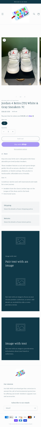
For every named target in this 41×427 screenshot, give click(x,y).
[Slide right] (25, 97)
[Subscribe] (35, 408)
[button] (2, 14)
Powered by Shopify (28, 423)
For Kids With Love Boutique (18, 423)
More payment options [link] (20, 149)
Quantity (4, 127)
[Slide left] (16, 97)
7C (4, 123)
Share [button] (6, 154)
